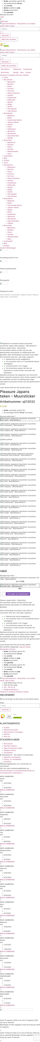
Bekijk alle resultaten (9, 39)
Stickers (7, 295)
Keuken (9, 124)
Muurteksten (8, 113)
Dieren (9, 86)
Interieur (10, 95)
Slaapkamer (11, 129)
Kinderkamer (11, 97)
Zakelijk (10, 138)
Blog (5, 158)
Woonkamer (11, 133)
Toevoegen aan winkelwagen (18, 594)
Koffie (9, 127)
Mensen (10, 102)
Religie (9, 104)
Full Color (10, 91)
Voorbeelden (8, 156)
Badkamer (11, 115)
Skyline (9, 106)
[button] (6, 69)
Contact (6, 160)
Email (2, 702)
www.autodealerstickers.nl (24, 771)
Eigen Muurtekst (13, 136)
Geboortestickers (13, 93)
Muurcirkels (8, 140)
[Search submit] (1, 32)
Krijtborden (11, 100)
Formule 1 (10, 88)
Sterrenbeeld (11, 109)
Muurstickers (8, 79)
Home (6, 77)
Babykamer (11, 82)
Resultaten (5, 35)
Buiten (9, 118)
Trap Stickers (12, 111)
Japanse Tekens (13, 122)
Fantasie (10, 149)
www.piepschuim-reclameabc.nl (11, 773)
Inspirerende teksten (14, 120)
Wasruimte (11, 131)
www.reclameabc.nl (7, 771)
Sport (9, 154)
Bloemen (10, 84)
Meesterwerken (12, 151)
